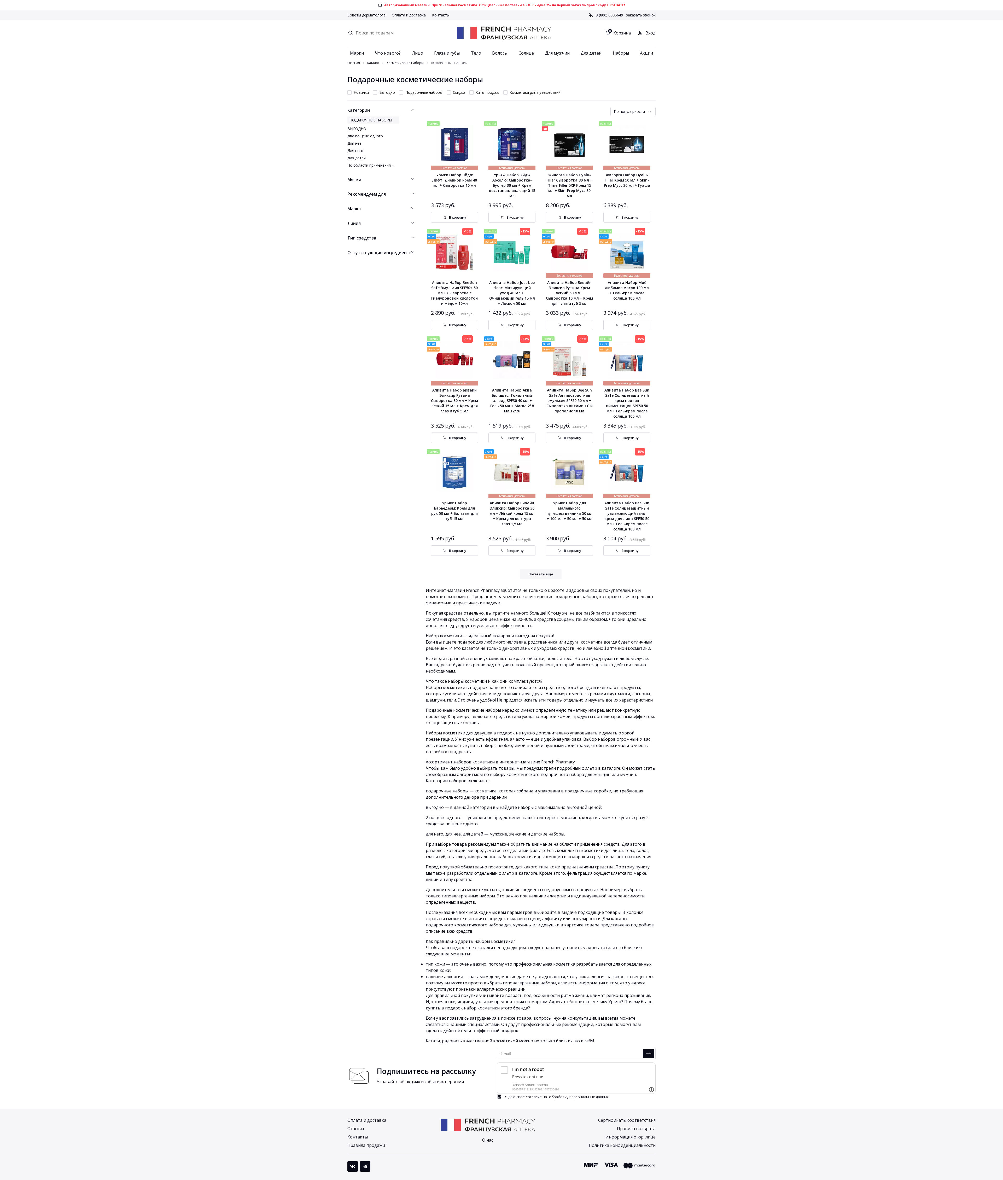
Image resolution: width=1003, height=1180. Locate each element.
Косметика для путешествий (535, 92)
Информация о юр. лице (630, 1137)
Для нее (354, 143)
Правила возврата (636, 1128)
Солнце (526, 53)
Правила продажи (366, 1145)
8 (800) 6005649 (609, 15)
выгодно (435, 807)
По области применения (369, 165)
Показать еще (540, 574)
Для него (355, 150)
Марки (357, 53)
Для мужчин (557, 53)
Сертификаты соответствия (627, 1120)
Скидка (459, 92)
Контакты (441, 15)
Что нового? (388, 53)
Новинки (361, 92)
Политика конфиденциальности (622, 1145)
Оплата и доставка (409, 15)
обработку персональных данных (579, 1096)
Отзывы (355, 1128)
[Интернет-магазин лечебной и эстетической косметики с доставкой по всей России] (504, 33)
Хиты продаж (487, 92)
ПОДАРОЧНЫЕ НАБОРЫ (370, 120)
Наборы (621, 53)
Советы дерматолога (366, 15)
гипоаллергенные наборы (468, 896)
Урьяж (614, 1001)
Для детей (591, 53)
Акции (646, 53)
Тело (476, 53)
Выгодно (387, 92)
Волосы (500, 53)
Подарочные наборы (423, 92)
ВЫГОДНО (356, 128)
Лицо (417, 53)
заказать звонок (641, 15)
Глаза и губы (447, 53)
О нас (487, 1140)
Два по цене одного (365, 135)
